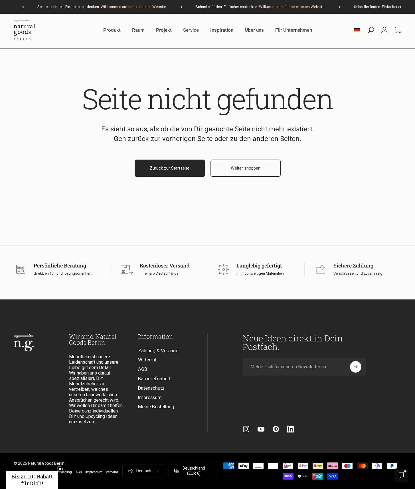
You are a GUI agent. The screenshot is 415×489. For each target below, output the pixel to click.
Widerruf (147, 360)
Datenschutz (151, 388)
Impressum (150, 397)
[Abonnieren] (355, 367)
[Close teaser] (60, 469)
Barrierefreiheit (154, 378)
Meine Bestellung (156, 406)
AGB (142, 369)
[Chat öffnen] (401, 475)
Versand (112, 472)
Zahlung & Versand (158, 350)
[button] (32, 480)
